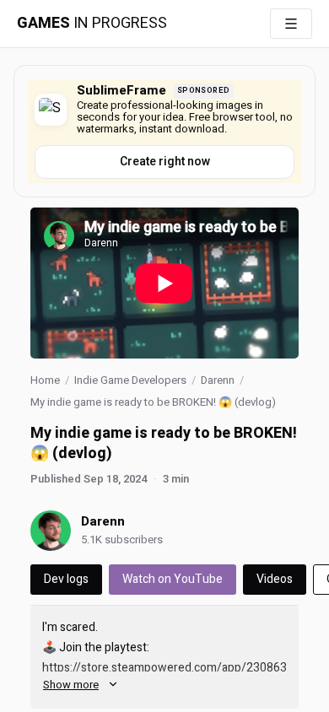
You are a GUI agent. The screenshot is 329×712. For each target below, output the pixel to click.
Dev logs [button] (66, 579)
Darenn (218, 380)
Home (45, 380)
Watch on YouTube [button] (172, 579)
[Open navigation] (291, 23)
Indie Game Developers (130, 380)
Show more (71, 685)
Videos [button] (274, 579)
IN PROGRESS (92, 23)
